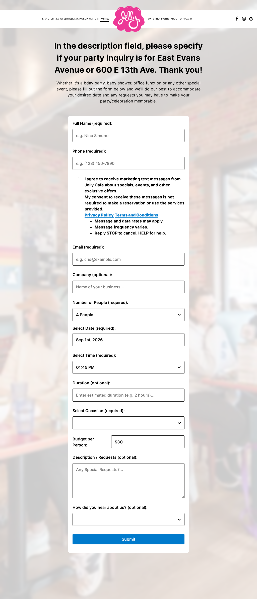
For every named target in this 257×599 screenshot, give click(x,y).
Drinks (55, 18)
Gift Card (186, 18)
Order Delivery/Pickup (74, 18)
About (174, 18)
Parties (104, 18)
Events (165, 18)
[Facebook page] (236, 19)
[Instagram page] (243, 19)
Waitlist (94, 18)
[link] (128, 19)
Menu (45, 18)
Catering (154, 18)
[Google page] (250, 19)
